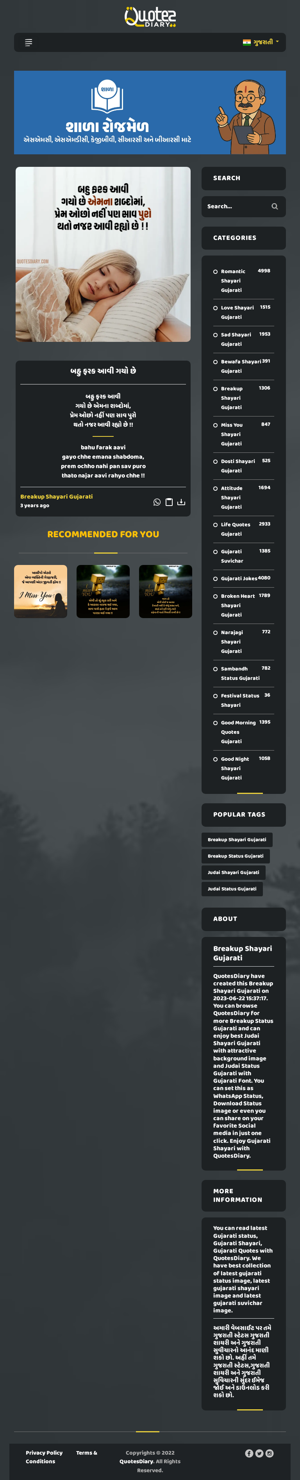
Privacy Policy (44, 1453)
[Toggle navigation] (28, 42)
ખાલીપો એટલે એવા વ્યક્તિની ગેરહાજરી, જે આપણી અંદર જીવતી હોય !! (40, 591)
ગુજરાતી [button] (263, 43)
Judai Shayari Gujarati (233, 873)
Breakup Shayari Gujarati (56, 497)
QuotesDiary (136, 1461)
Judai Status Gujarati (232, 889)
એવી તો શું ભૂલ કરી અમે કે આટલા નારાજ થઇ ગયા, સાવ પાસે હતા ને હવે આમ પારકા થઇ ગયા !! (103, 591)
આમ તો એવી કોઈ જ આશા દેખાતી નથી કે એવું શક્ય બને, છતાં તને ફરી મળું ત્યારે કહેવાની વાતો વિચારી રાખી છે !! (165, 591)
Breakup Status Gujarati (236, 856)
